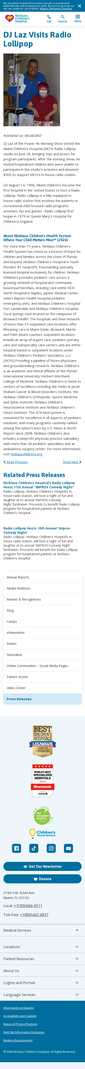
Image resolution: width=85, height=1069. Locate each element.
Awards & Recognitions (24, 599)
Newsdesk (14, 655)
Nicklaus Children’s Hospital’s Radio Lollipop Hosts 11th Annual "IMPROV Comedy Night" (39, 485)
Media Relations (18, 588)
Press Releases (19, 699)
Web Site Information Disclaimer (24, 1032)
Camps (12, 621)
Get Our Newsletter (45, 866)
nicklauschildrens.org (26, 454)
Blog (10, 610)
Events (12, 643)
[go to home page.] (23, 19)
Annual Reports (18, 577)
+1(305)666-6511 (28, 905)
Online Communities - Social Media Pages (37, 666)
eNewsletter (16, 632)
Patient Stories (17, 677)
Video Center (16, 688)
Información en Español (18, 1008)
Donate (45, 879)
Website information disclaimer (56, 8)
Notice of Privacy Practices (20, 1024)
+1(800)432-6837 (34, 914)
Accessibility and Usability (19, 1016)
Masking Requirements (17, 1040)
